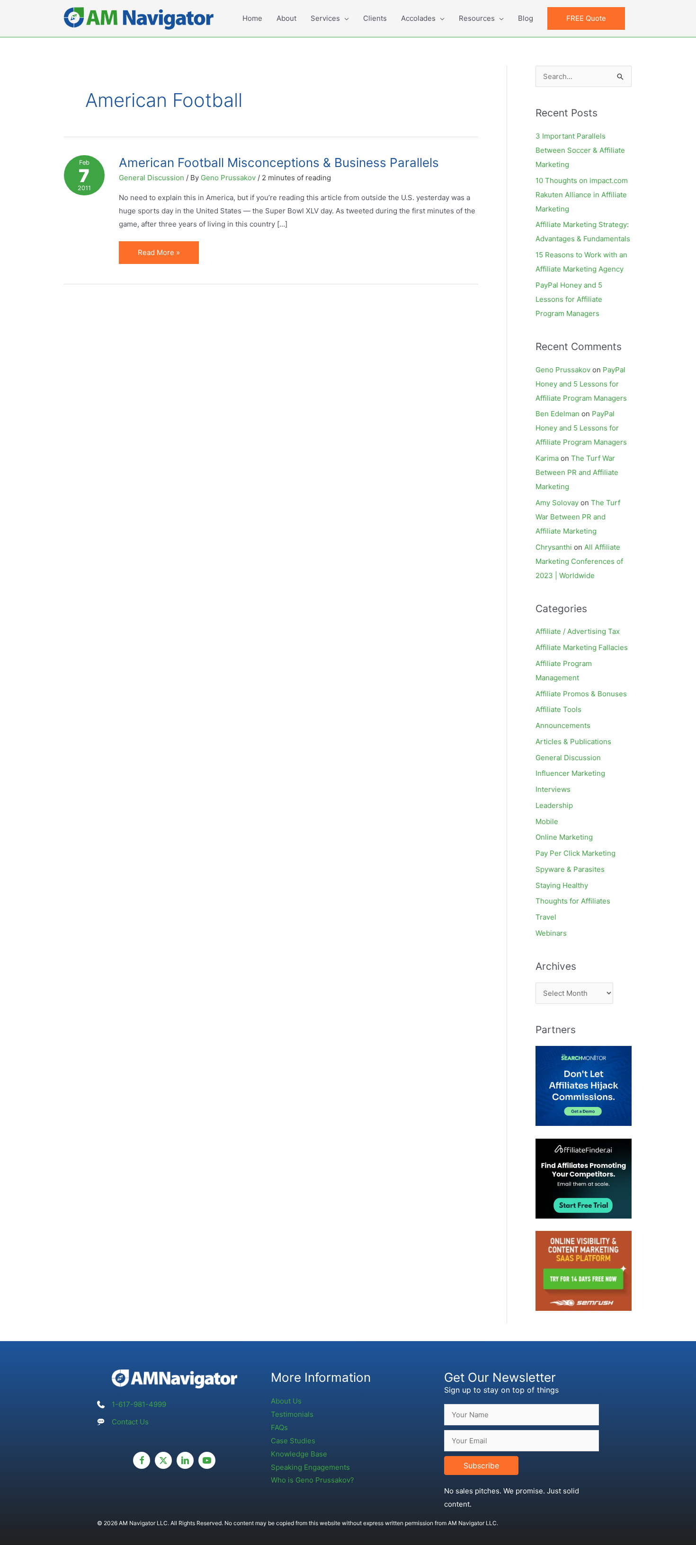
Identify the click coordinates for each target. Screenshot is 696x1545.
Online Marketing (564, 837)
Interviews (553, 789)
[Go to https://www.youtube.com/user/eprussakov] (206, 1460)
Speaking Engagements (310, 1467)
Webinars (551, 933)
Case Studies (293, 1440)
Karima (547, 458)
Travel (545, 917)
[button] (586, 18)
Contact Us (130, 1421)
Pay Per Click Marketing (575, 853)
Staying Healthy (561, 885)
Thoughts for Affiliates (572, 900)
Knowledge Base (299, 1453)
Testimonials (292, 1414)
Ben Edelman (557, 413)
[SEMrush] (583, 1270)
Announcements (562, 725)
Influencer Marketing (570, 773)
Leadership (554, 805)
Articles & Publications (573, 741)
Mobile (546, 821)
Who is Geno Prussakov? (312, 1479)
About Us (286, 1400)
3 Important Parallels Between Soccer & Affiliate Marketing (580, 150)
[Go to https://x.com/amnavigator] (163, 1460)
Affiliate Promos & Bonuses (581, 693)
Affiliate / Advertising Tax (577, 631)
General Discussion (151, 177)
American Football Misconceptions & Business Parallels (279, 162)
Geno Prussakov (562, 369)
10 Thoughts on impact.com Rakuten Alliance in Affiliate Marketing (581, 194)
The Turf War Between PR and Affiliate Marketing (576, 472)
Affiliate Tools (558, 709)
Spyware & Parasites (570, 869)
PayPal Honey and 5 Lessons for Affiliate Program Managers (568, 299)
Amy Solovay (557, 502)
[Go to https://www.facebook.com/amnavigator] (141, 1460)
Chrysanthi (553, 547)
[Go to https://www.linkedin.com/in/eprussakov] (185, 1460)
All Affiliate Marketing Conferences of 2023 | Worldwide (579, 561)
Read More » (163, 255)
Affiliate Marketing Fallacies (581, 647)
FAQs (279, 1427)
